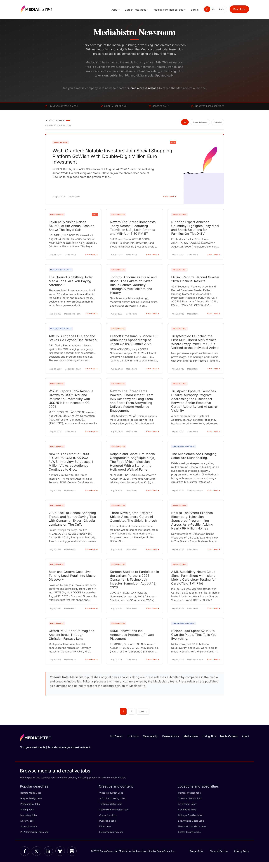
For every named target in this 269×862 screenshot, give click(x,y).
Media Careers (229, 736)
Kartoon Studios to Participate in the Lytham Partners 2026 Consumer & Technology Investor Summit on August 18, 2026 (134, 579)
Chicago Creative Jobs (190, 815)
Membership (150, 736)
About (245, 736)
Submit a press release (142, 88)
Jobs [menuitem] (114, 9)
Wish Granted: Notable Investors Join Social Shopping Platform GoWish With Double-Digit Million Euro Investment (112, 156)
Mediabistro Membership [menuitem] (168, 9)
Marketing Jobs (28, 815)
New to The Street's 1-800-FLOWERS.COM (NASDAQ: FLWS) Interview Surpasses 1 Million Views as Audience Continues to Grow (71, 461)
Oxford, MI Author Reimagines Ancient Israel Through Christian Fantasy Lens (71, 634)
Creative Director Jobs (190, 798)
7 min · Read (90, 313)
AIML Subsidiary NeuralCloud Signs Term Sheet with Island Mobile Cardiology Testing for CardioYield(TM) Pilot (193, 577)
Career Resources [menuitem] (135, 9)
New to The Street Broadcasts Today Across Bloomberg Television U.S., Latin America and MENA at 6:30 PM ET (133, 228)
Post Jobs (239, 9)
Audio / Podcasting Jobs (112, 798)
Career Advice (170, 736)
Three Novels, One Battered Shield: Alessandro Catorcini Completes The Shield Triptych (133, 516)
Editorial (218, 122)
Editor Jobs (105, 826)
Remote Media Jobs (30, 792)
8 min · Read (151, 255)
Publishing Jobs (107, 820)
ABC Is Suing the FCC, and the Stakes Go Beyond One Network (73, 338)
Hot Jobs (132, 736)
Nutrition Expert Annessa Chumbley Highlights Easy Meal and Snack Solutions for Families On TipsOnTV (195, 228)
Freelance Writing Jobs (111, 832)
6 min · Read (212, 313)
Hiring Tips (209, 736)
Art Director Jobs (187, 804)
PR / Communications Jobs (34, 832)
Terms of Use (196, 851)
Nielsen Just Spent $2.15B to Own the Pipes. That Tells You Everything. (194, 634)
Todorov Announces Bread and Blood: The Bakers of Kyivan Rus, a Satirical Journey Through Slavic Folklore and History (133, 285)
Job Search (116, 736)
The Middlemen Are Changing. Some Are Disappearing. (194, 456)
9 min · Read (212, 431)
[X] (36, 851)
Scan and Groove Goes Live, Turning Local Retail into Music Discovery (72, 575)
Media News (191, 736)
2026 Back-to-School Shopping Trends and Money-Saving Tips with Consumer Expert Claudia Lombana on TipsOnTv (72, 518)
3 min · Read (90, 255)
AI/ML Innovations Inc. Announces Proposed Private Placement (132, 634)
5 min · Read (90, 369)
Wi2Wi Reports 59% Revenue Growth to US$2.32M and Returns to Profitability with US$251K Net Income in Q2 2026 (71, 399)
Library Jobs (26, 820)
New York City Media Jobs (192, 826)
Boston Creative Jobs (189, 832)
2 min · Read (212, 255)
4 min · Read (168, 196)
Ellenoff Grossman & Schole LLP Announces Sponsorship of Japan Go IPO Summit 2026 (134, 340)
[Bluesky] (60, 851)
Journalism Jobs (28, 826)
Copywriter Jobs (108, 815)
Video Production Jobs (111, 792)
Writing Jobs (27, 809)
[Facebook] (24, 851)
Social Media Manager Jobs (114, 809)
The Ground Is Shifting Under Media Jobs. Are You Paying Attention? (71, 281)
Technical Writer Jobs (110, 804)
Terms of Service (219, 851)
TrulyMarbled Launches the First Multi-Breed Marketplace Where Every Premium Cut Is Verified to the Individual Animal (195, 342)
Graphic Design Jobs (31, 798)
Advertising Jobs (187, 809)
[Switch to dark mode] (214, 9)
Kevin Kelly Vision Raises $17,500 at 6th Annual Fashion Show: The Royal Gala (71, 226)
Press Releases (200, 122)
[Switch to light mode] (207, 9)
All (185, 122)
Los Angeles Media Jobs (191, 820)
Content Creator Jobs (189, 792)
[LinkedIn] (48, 851)
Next (141, 711)
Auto (221, 9)
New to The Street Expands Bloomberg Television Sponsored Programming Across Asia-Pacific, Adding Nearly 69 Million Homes (192, 520)
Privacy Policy (241, 851)
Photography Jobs (30, 804)
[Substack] (72, 851)
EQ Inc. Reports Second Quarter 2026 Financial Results (195, 279)
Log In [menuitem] (194, 9)
